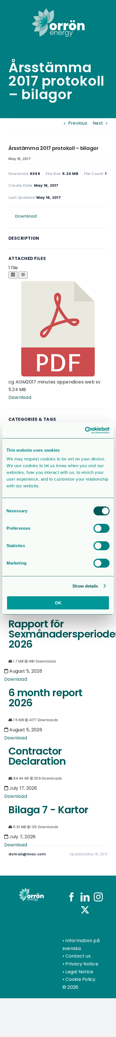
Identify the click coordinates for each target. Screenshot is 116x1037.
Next (98, 123)
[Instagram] (98, 896)
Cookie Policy (80, 979)
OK (58, 602)
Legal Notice (79, 972)
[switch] (101, 528)
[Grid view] (12, 274)
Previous (77, 123)
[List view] (23, 274)
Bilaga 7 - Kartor (48, 810)
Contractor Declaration (37, 756)
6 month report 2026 (45, 698)
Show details (85, 586)
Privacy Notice (81, 964)
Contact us (77, 956)
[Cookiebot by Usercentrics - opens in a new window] (85, 430)
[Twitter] (85, 909)
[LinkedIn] (85, 896)
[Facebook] (71, 896)
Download (26, 216)
